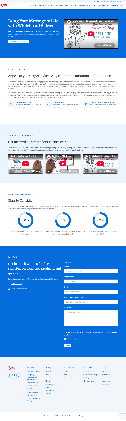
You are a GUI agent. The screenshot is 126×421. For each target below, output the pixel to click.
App (65, 375)
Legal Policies (106, 381)
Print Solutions (44, 5)
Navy (47, 387)
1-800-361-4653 (16, 284)
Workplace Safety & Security (33, 400)
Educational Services (33, 371)
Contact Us (120, 1)
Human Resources (32, 392)
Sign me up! (72, 339)
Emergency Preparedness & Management (32, 377)
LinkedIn (10, 375)
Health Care (30, 389)
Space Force (49, 390)
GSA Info (112, 1)
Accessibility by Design (90, 375)
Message (68, 307)
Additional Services (89, 381)
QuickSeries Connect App (64, 5)
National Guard (50, 384)
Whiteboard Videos (86, 5)
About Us (114, 5)
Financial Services (32, 386)
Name (67, 266)
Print (65, 371)
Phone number (70, 277)
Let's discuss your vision (18, 41)
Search (123, 6)
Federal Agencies (32, 382)
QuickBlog (102, 5)
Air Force (48, 371)
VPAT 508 (96, 1)
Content (31, 5)
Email (66, 287)
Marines (47, 381)
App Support (87, 378)
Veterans (48, 394)
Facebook (16, 375)
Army (47, 375)
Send (68, 346)
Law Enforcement (32, 395)
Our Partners (104, 1)
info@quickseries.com (19, 288)
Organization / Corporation (74, 297)
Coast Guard (49, 378)
